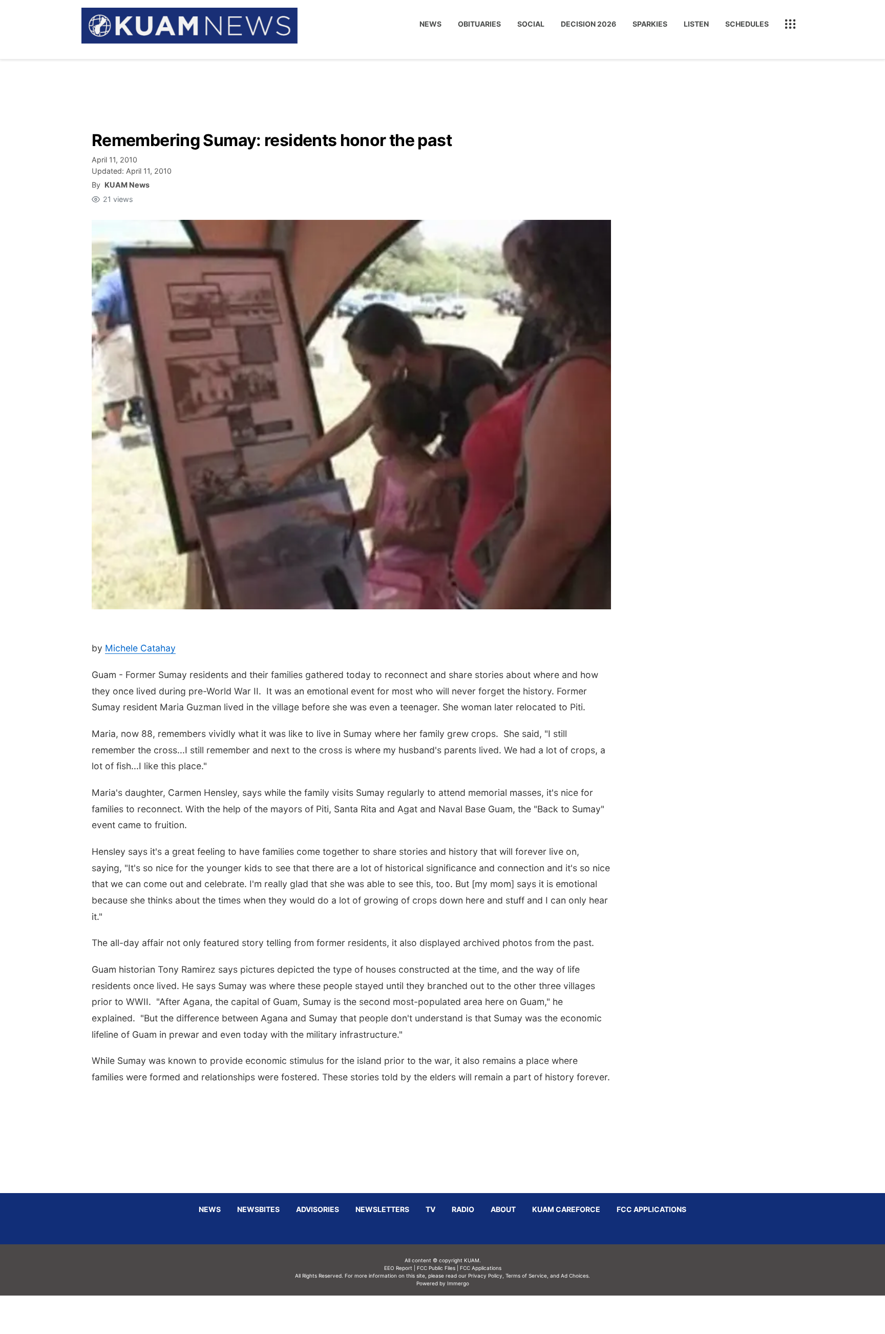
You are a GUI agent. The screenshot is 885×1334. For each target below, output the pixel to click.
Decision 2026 (588, 23)
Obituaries (479, 23)
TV (430, 1209)
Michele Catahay (140, 648)
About (503, 1209)
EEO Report (398, 1268)
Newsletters (382, 1209)
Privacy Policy (485, 1276)
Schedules (747, 23)
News (430, 23)
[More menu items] (790, 24)
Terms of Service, (527, 1276)
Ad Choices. (575, 1276)
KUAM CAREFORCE (566, 1209)
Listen (696, 23)
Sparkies (650, 23)
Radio (463, 1209)
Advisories (317, 1209)
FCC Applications (651, 1209)
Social (530, 23)
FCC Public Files (436, 1268)
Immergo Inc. (457, 1314)
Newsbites (258, 1209)
